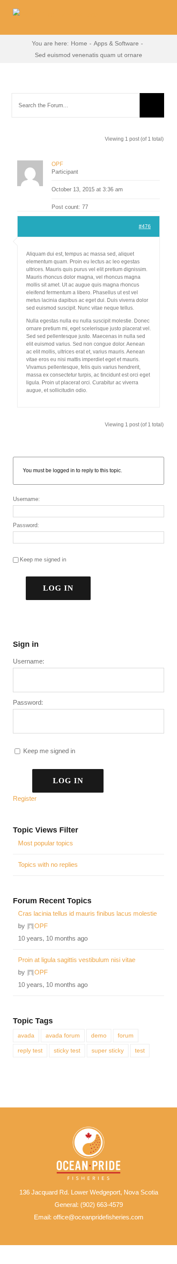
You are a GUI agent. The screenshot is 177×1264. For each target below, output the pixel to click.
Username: (26, 499)
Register (25, 798)
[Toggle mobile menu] (160, 21)
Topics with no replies (48, 864)
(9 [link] (83, 1204)
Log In (58, 588)
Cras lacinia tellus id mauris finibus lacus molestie (87, 913)
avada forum (63, 1035)
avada (26, 1035)
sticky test (67, 1050)
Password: (26, 525)
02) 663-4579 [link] (104, 1204)
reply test (30, 1050)
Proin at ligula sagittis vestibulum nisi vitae (76, 959)
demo (99, 1035)
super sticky (108, 1050)
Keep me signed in (43, 559)
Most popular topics (45, 843)
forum (126, 1035)
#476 (145, 226)
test (140, 1050)
